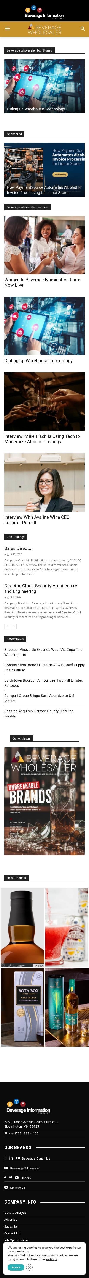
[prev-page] (7, 626)
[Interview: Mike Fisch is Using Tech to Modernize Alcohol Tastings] (44, 401)
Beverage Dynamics (36, 1158)
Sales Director (18, 548)
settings (51, 1259)
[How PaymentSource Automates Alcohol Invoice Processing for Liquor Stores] (44, 170)
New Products (16, 878)
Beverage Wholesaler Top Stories (29, 50)
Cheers (26, 1178)
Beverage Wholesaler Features (28, 207)
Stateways (17, 1187)
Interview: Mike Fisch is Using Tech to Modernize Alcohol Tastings (42, 439)
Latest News (15, 639)
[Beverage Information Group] (44, 12)
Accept (16, 1267)
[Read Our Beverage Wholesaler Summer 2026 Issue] (44, 801)
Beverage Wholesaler (25, 1168)
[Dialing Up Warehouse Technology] (44, 86)
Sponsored (14, 134)
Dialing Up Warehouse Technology (38, 360)
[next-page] (14, 626)
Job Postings (16, 537)
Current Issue (21, 738)
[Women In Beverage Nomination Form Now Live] (44, 245)
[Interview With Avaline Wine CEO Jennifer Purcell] (44, 482)
